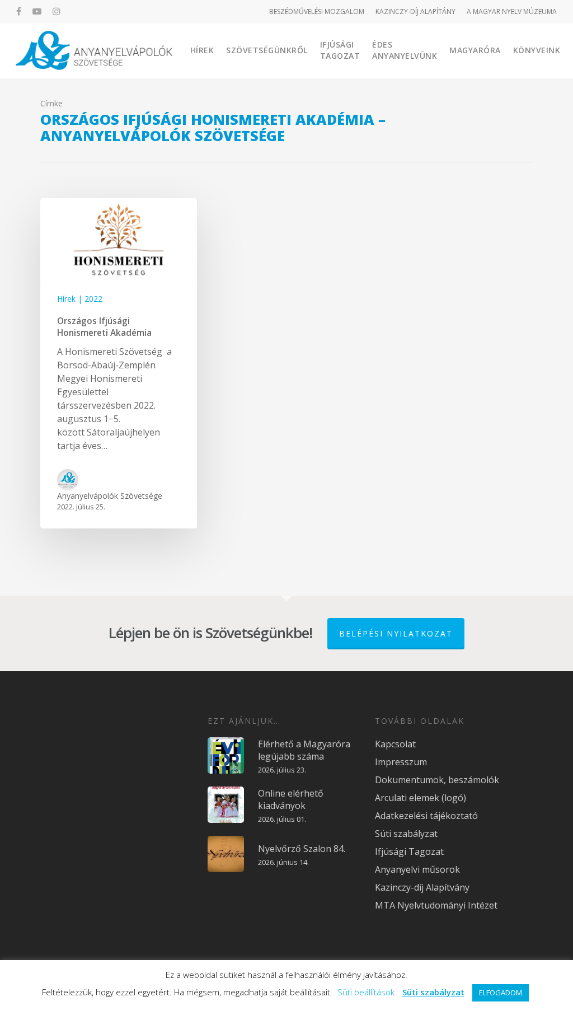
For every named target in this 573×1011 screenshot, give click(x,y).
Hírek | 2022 (79, 298)
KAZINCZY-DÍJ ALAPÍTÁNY (415, 11)
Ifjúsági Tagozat (340, 50)
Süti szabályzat (406, 833)
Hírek (202, 50)
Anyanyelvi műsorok (417, 869)
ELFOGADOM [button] (500, 992)
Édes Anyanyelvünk (404, 50)
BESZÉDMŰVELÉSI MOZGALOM (316, 11)
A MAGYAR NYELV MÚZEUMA (512, 11)
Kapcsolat (395, 744)
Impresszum (401, 762)
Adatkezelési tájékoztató (426, 815)
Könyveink (537, 50)
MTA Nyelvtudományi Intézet (436, 905)
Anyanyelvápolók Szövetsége (109, 495)
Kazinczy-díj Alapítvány (422, 887)
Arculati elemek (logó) (420, 798)
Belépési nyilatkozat (396, 633)
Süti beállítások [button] (365, 992)
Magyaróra (475, 50)
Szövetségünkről (267, 50)
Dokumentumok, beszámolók (437, 780)
